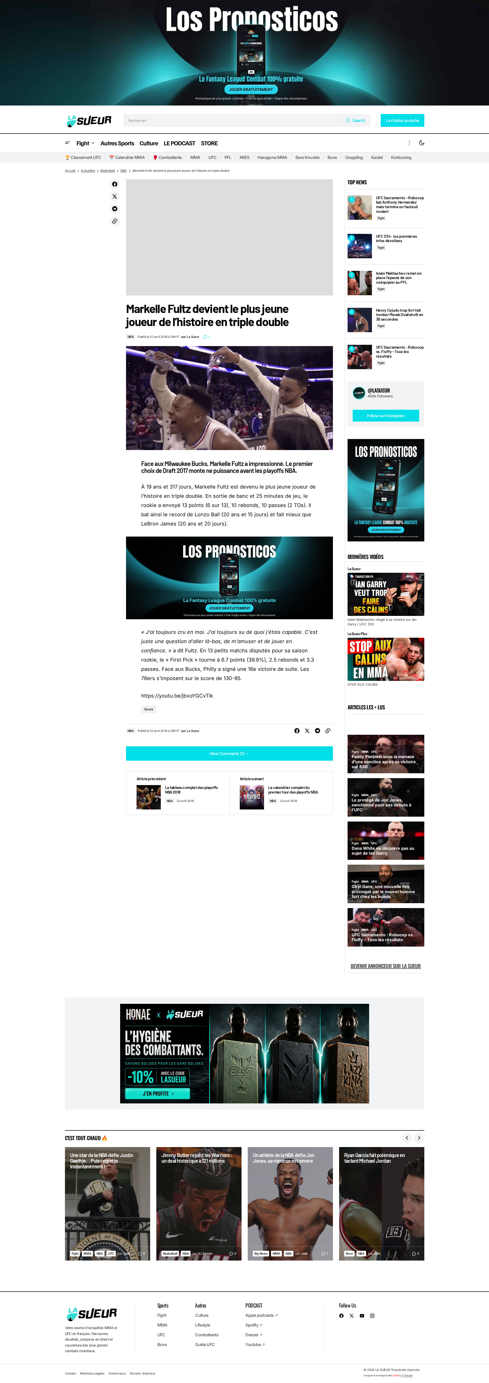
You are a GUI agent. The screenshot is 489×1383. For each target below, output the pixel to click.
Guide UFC (205, 1344)
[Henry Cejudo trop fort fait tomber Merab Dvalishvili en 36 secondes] (360, 320)
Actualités (88, 171)
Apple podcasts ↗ (261, 1315)
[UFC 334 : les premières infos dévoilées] (360, 246)
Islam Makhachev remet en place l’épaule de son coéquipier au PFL (399, 277)
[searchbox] (234, 120)
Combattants (206, 1334)
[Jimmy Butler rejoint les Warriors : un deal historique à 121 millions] (199, 1204)
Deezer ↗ (253, 1334)
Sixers (148, 709)
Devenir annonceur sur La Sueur (386, 966)
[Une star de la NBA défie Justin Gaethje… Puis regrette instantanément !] (107, 1204)
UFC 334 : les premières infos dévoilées (396, 238)
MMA (195, 157)
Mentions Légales (92, 1373)
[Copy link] (115, 221)
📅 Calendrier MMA (127, 157)
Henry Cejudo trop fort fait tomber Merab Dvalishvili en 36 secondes (399, 314)
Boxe (332, 157)
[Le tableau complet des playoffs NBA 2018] (177, 793)
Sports (162, 1305)
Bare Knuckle (307, 157)
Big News (260, 1253)
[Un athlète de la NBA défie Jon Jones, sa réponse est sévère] (290, 1204)
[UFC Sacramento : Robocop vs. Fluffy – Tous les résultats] (360, 357)
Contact (70, 1373)
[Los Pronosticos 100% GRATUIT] (244, 54)
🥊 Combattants (167, 157)
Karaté (377, 157)
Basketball (107, 171)
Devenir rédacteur (143, 1373)
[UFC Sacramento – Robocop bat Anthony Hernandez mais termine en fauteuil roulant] (360, 207)
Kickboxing (401, 157)
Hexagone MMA (272, 157)
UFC (212, 157)
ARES (244, 157)
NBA (123, 171)
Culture (201, 1315)
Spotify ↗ (253, 1325)
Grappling (354, 157)
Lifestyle (202, 1325)
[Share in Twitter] (115, 196)
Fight (381, 218)
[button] (67, 143)
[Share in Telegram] (115, 209)
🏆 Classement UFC (83, 157)
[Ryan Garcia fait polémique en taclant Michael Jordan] (381, 1204)
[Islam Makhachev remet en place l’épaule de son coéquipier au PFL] (360, 283)
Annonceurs (117, 1373)
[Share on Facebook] (115, 184)
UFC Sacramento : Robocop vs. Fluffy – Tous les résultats (400, 351)
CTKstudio (407, 1375)
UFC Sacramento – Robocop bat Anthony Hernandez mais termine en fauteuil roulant (400, 204)
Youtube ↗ (255, 1344)
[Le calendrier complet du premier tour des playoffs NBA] (281, 793)
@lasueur (379, 390)
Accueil (70, 171)
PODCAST (253, 1305)
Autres (200, 1305)
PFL (228, 157)
